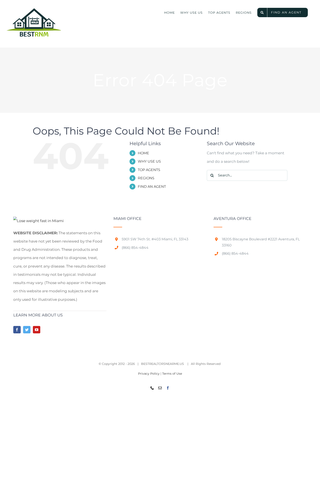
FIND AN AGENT (152, 186)
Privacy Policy (149, 374)
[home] (38, 221)
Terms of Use (172, 374)
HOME (143, 153)
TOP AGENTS (149, 170)
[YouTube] (36, 329)
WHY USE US (149, 161)
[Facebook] (17, 329)
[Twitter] (26, 329)
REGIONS (146, 178)
